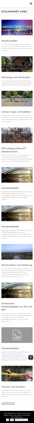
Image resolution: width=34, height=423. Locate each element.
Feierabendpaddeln (10, 188)
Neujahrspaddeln (9, 40)
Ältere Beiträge (8, 403)
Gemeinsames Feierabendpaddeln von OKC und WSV (16, 306)
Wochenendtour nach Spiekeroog (16, 264)
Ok (7, 420)
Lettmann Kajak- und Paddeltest (16, 111)
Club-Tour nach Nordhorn (13, 386)
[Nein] (32, 417)
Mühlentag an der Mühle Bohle (15, 77)
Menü (30, 3)
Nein (12, 420)
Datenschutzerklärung (21, 420)
